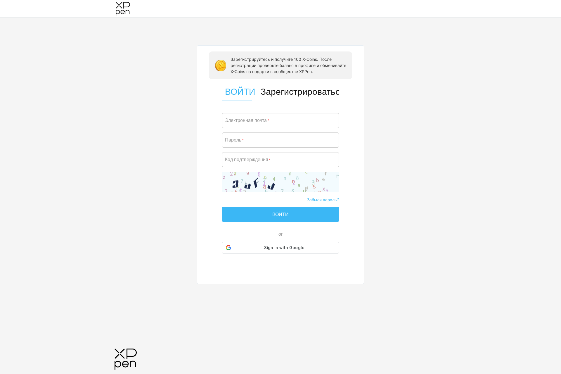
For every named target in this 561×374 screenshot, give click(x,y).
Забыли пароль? (323, 199)
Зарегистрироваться (300, 91)
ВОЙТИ (280, 214)
